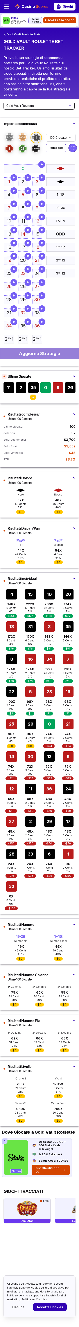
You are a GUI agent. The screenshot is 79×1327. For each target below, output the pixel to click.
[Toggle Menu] (7, 6)
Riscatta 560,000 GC (60, 20)
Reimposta (56, 147)
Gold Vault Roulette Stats (23, 34)
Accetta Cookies (50, 1307)
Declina (18, 1307)
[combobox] (39, 106)
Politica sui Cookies (34, 1299)
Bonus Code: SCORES (35, 21)
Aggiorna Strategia (39, 353)
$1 (42, 164)
